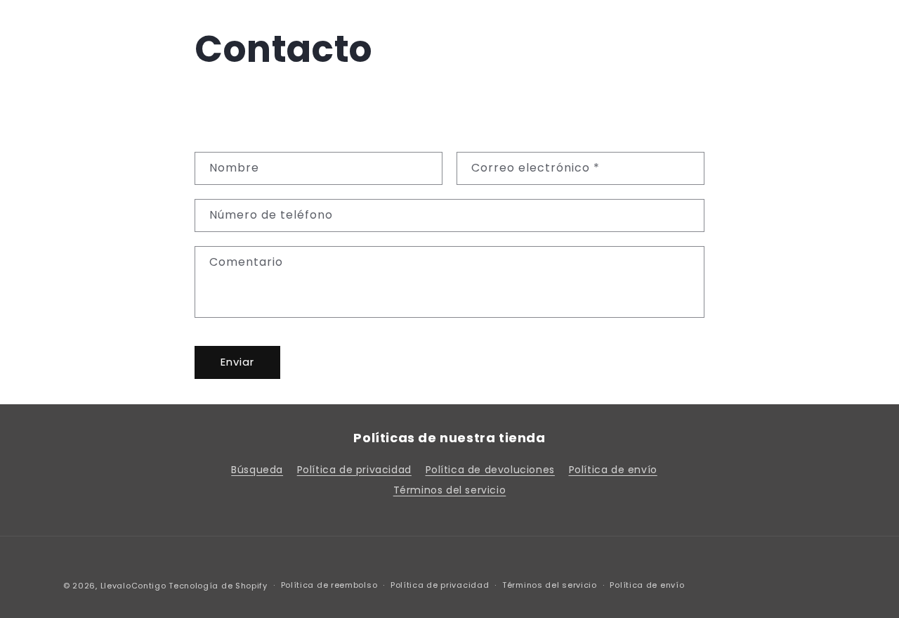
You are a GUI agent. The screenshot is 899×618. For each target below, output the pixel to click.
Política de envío (613, 470)
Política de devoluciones (490, 470)
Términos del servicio (449, 490)
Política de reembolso (329, 585)
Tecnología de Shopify (218, 585)
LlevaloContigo (133, 585)
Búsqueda (257, 470)
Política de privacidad (354, 470)
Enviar (237, 361)
